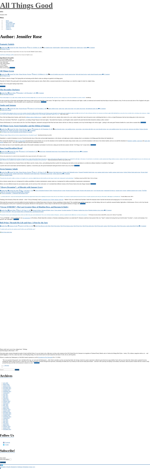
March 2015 (6, 425)
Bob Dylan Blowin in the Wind (42, 226)
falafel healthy (56, 47)
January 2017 (6, 402)
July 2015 (5, 419)
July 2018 (5, 383)
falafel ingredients (64, 47)
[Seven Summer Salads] (6, 175)
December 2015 (7, 412)
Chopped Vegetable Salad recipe (86, 172)
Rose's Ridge (12, 93)
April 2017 (6, 398)
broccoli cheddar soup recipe (57, 74)
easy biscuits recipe (98, 190)
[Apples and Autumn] (5, 110)
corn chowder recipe (59, 129)
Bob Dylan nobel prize (88, 226)
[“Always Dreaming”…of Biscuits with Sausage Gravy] (14, 193)
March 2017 (6, 399)
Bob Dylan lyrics (78, 226)
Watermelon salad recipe (46, 173)
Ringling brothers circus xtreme (96, 210)
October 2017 (6, 390)
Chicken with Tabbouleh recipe (70, 172)
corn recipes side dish (87, 129)
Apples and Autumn (8, 105)
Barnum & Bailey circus (48, 210)
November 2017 (7, 388)
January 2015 (6, 428)
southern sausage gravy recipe (134, 190)
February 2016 (6, 409)
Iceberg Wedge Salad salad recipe (132, 172)
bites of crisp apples (20, 140)
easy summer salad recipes (101, 172)
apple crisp (61, 108)
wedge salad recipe (57, 173)
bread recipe (42, 151)
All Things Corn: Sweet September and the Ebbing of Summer (25, 126)
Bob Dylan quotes (112, 226)
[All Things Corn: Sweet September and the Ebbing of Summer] (16, 132)
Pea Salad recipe (8, 173)
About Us (8, 27)
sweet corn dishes (23, 130)
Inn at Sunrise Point (63, 151)
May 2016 (5, 405)
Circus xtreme (57, 210)
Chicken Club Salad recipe (55, 172)
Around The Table (10, 23)
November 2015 (7, 414)
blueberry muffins (132, 140)
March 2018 (6, 384)
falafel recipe (73, 47)
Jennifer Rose (4, 47)
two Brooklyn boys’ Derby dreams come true (52, 199)
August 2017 (6, 392)
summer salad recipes (18, 173)
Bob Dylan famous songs (66, 226)
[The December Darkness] (7, 94)
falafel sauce (80, 47)
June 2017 (5, 395)
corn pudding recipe (70, 129)
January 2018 (6, 385)
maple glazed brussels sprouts (94, 74)
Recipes (29, 74)
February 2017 (6, 401)
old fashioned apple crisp (92, 108)
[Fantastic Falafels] (5, 49)
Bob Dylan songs (121, 226)
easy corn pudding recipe (113, 129)
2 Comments (26, 192)
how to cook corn (124, 129)
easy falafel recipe (48, 47)
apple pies (139, 140)
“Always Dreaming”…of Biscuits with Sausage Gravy (21, 187)
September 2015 (7, 416)
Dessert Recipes (23, 108)
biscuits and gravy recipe (59, 190)
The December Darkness (10, 90)
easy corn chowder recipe (99, 129)
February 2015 (6, 426)
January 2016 (6, 411)
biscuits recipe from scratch (72, 190)
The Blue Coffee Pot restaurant (13, 192)
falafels (85, 47)
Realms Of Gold (10, 25)
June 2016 (5, 404)
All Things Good (26, 5)
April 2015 (6, 423)
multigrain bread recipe (74, 151)
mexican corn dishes (134, 129)
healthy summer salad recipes (116, 172)
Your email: (3, 458)
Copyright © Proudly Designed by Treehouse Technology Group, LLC (17, 467)
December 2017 (7, 387)
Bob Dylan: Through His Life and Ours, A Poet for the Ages (24, 223)
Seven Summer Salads (9, 169)
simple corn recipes (13, 130)
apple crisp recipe (69, 108)
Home (7, 20)
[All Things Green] (5, 75)
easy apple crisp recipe (79, 108)
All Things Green (7, 71)
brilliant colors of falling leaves (33, 117)
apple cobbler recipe (53, 108)
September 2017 (7, 391)
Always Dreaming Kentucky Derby (44, 190)
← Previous (6, 365)
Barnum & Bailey (36, 210)
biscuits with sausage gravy (86, 190)
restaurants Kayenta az (109, 190)
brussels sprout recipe (70, 74)
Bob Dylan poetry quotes (101, 226)
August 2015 (6, 418)
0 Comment (92, 47)
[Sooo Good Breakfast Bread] (7, 153)
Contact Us (8, 29)
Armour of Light (10, 26)
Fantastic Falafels (7, 44)
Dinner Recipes (23, 47)
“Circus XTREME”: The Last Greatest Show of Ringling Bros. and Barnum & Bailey (34, 207)
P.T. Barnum (74, 210)
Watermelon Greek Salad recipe (32, 173)
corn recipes (79, 129)
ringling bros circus (83, 210)
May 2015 (5, 422)
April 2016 (6, 407)
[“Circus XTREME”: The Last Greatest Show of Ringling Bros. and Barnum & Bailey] (22, 211)
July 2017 (5, 394)
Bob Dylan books (55, 226)
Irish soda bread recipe (81, 74)
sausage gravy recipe (121, 190)
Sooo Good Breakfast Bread (11, 148)
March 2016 (6, 408)
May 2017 (5, 397)
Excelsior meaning (66, 210)
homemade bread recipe (52, 151)
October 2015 (6, 415)
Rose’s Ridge (9, 22)
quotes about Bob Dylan (132, 226)
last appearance (26, 218)
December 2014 (7, 429)
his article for (45, 357)
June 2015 (5, 421)
